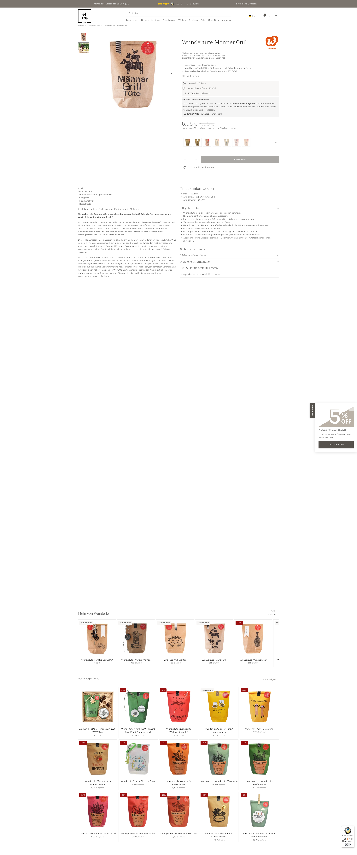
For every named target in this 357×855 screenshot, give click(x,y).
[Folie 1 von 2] (84, 37)
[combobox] (174, 13)
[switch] (348, 844)
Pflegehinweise (190, 208)
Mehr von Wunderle (193, 255)
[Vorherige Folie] (93, 74)
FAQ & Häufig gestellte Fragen (199, 268)
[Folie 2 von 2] (84, 48)
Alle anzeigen (272, 612)
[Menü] (352, 827)
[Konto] (270, 16)
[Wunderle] (272, 42)
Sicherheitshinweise (193, 249)
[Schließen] (352, 408)
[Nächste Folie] (172, 74)
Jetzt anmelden (336, 444)
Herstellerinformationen (195, 261)
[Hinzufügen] (267, 652)
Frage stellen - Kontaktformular (200, 274)
